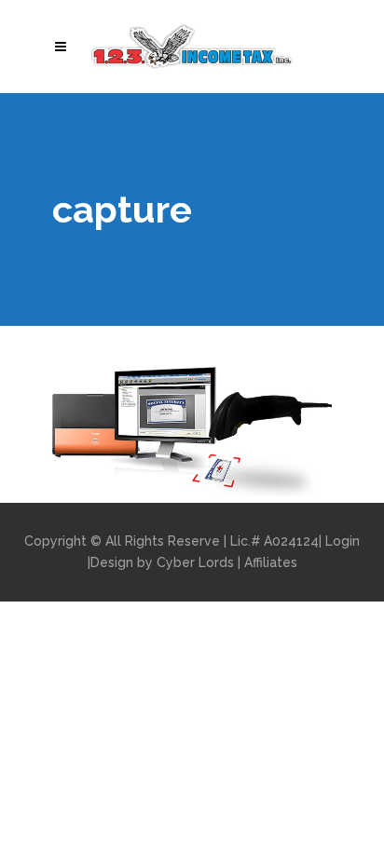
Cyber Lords (195, 562)
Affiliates (270, 562)
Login (342, 541)
